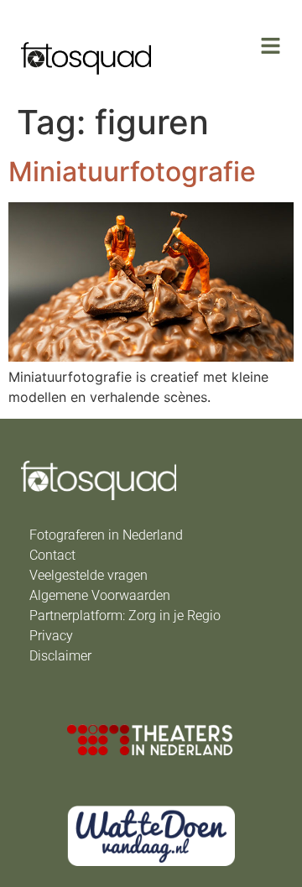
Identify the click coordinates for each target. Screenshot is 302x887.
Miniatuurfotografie (132, 171)
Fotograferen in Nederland (106, 535)
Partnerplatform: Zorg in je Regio (125, 616)
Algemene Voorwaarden (99, 595)
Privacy (51, 636)
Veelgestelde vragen (88, 575)
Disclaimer (60, 656)
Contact (52, 555)
